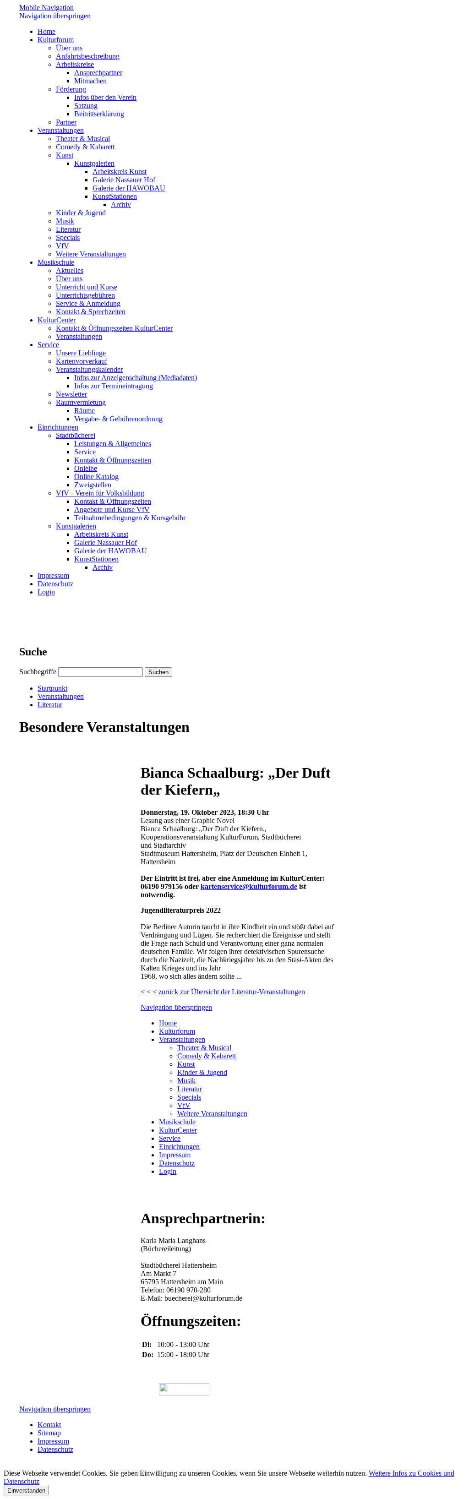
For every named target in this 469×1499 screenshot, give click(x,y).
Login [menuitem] (46, 592)
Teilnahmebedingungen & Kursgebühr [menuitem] (129, 518)
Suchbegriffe (37, 672)
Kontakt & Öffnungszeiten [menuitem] (112, 460)
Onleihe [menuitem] (85, 468)
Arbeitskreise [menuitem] (75, 64)
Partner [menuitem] (66, 122)
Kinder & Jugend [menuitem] (81, 213)
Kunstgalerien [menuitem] (94, 163)
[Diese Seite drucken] (144, 750)
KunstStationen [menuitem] (115, 196)
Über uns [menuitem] (69, 48)
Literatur (50, 705)
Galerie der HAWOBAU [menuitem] (129, 188)
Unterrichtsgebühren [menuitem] (85, 295)
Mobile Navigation (46, 7)
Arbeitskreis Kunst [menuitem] (120, 171)
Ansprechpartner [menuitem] (98, 72)
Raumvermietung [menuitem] (81, 402)
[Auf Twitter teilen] (171, 750)
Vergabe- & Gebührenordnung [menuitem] (118, 419)
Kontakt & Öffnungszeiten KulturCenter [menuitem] (114, 328)
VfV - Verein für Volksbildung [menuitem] (100, 493)
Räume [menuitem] (84, 410)
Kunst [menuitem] (64, 155)
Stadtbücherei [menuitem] (75, 435)
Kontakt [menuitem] (49, 1424)
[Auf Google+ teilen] (181, 750)
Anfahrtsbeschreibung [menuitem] (88, 56)
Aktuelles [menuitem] (69, 270)
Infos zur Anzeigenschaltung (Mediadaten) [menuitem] (135, 378)
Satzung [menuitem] (86, 105)
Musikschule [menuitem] (56, 262)
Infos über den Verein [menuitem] (105, 97)
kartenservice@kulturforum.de (249, 886)
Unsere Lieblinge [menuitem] (81, 353)
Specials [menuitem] (68, 237)
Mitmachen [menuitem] (90, 81)
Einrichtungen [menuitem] (58, 427)
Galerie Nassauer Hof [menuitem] (124, 180)
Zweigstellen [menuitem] (92, 485)
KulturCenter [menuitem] (57, 320)
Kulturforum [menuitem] (56, 40)
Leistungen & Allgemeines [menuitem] (112, 443)
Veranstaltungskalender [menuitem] (89, 369)
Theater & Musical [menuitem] (83, 138)
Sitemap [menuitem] (49, 1433)
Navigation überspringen (55, 16)
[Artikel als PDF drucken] (153, 750)
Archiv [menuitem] (121, 204)
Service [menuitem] (48, 345)
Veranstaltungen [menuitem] (61, 130)
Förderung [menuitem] (71, 89)
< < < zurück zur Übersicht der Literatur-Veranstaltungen (223, 992)
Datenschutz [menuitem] (55, 584)
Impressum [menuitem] (53, 575)
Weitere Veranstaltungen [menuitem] (91, 254)
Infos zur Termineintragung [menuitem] (113, 386)
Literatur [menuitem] (68, 229)
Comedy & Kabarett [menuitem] (85, 147)
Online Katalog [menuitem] (96, 476)
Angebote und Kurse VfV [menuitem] (112, 509)
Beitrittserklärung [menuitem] (99, 114)
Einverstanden (26, 1490)
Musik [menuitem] (65, 221)
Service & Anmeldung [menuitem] (88, 303)
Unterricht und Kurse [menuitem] (86, 287)
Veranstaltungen (61, 696)
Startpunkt (52, 688)
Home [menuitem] (46, 31)
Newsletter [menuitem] (71, 394)
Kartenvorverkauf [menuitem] (81, 361)
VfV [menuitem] (62, 246)
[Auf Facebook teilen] (162, 750)
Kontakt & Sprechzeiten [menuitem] (90, 312)
